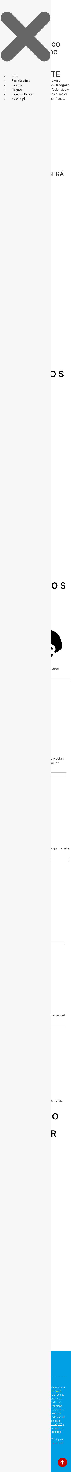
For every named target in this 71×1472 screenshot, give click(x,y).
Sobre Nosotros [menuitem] (21, 80)
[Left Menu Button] (25, 71)
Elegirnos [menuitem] (17, 90)
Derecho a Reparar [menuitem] (23, 94)
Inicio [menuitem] (15, 76)
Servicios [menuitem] (17, 85)
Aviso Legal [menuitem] (18, 99)
